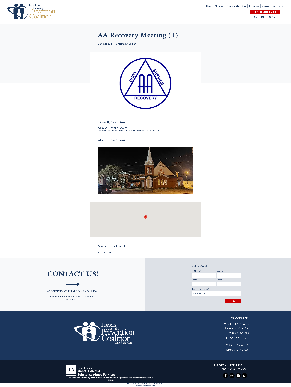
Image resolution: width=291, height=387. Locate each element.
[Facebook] (225, 375)
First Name (196, 271)
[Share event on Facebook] (99, 252)
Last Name (221, 271)
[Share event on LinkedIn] (110, 252)
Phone (219, 280)
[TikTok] (244, 375)
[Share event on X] (104, 252)
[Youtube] (238, 375)
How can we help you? (200, 289)
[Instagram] (232, 375)
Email (194, 280)
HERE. (154, 385)
